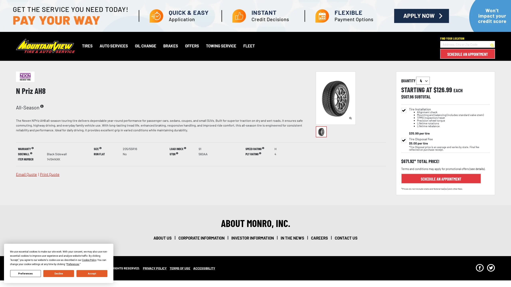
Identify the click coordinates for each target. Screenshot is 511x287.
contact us (346, 238)
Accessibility (204, 268)
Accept (92, 273)
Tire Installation (446, 118)
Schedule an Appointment (467, 54)
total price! (427, 161)
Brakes (170, 45)
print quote (49, 174)
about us (162, 238)
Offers (192, 45)
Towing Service (221, 45)
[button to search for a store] (492, 44)
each (458, 90)
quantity (408, 80)
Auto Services (114, 45)
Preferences (25, 273)
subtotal (423, 96)
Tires (87, 45)
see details (477, 169)
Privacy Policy (155, 268)
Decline (58, 273)
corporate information (201, 238)
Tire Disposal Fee (421, 139)
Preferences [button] (73, 264)
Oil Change (145, 45)
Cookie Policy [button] (89, 260)
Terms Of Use (180, 268)
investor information (252, 238)
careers (319, 238)
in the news (292, 238)
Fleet (249, 45)
